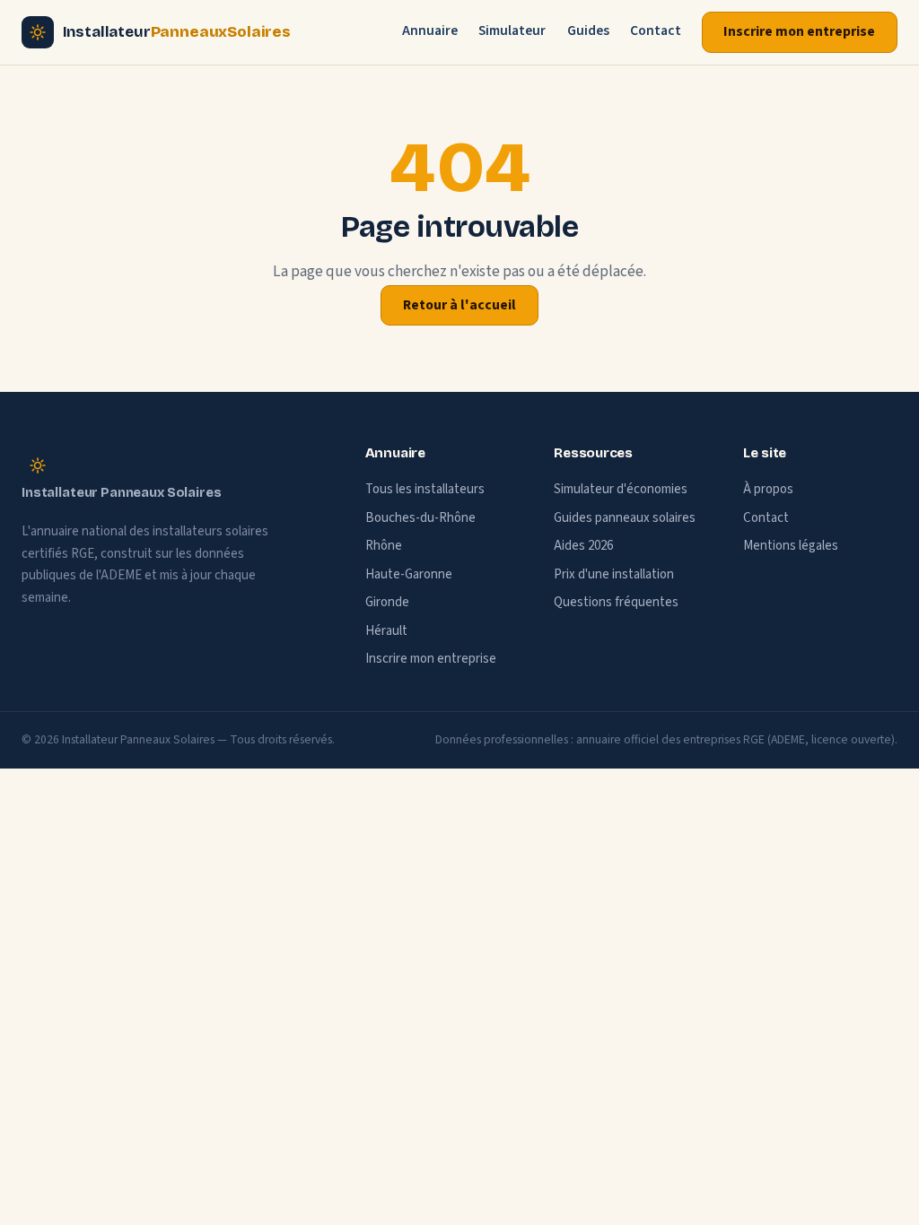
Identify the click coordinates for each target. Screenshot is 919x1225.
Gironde (387, 602)
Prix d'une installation (614, 574)
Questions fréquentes (616, 602)
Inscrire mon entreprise (799, 31)
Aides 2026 (583, 545)
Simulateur (512, 30)
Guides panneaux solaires (625, 517)
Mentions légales (790, 545)
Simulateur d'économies (620, 489)
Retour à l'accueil (459, 305)
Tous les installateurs (425, 489)
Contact (655, 30)
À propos (768, 489)
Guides (588, 30)
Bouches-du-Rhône (420, 517)
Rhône (383, 545)
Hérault (386, 630)
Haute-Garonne (408, 574)
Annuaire (430, 30)
